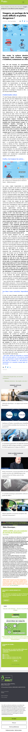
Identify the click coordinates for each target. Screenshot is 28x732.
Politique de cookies (10, 730)
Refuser (14, 722)
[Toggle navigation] (23, 2)
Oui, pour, (6, 654)
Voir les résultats (15, 664)
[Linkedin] (10, 367)
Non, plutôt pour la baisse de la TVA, (13, 658)
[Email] (20, 21)
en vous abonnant (14, 585)
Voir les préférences (14, 727)
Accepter (14, 718)
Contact (6, 600)
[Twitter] (24, 21)
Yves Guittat (13, 21)
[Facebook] (22, 21)
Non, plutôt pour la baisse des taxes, (13, 657)
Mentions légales (18, 730)
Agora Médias (4, 695)
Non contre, (7, 655)
